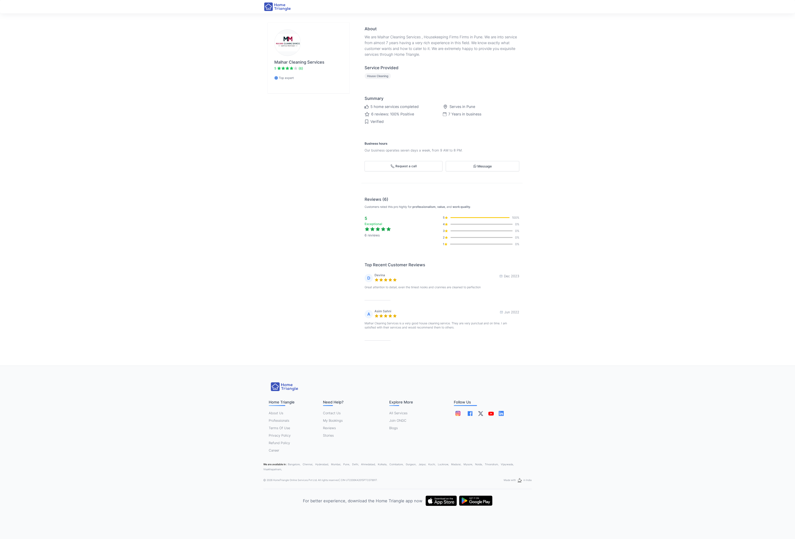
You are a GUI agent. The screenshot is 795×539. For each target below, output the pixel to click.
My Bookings (333, 420)
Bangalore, (294, 464)
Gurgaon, (411, 464)
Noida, (479, 464)
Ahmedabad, (368, 464)
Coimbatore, (396, 464)
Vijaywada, (507, 464)
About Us (276, 413)
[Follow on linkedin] (501, 413)
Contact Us (332, 413)
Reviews (329, 428)
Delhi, (355, 464)
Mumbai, (336, 464)
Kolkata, (383, 464)
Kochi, (432, 464)
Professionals (279, 420)
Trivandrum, (492, 464)
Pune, (347, 464)
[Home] (281, 6)
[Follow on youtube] (491, 413)
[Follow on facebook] (470, 414)
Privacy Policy (280, 435)
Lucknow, (443, 464)
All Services (398, 413)
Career (274, 450)
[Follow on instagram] (458, 413)
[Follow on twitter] (480, 413)
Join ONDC (397, 420)
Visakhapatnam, (272, 469)
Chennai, (308, 464)
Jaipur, (423, 464)
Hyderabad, (322, 464)
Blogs (393, 428)
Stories (328, 435)
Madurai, (456, 464)
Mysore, (468, 464)
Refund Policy (279, 443)
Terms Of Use (279, 428)
